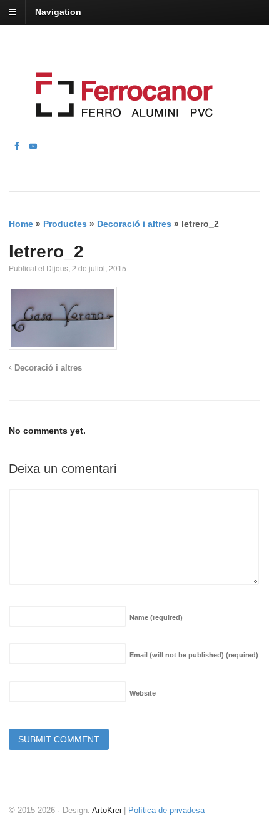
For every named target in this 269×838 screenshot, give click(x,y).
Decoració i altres (134, 224)
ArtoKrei (106, 810)
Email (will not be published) (193, 655)
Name (156, 617)
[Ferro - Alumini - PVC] (120, 132)
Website (142, 693)
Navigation (58, 12)
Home (21, 224)
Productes (65, 224)
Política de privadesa (166, 810)
